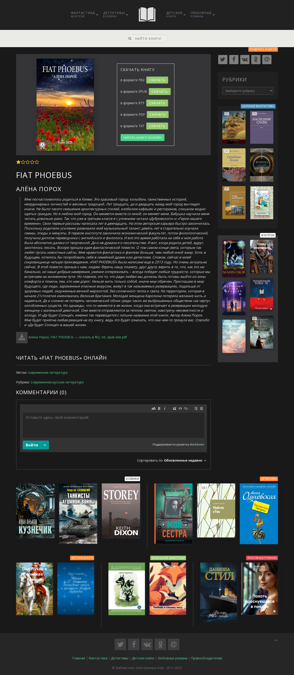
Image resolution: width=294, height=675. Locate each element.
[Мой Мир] (266, 59)
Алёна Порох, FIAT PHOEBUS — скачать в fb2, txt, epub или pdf (77, 337)
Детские (174, 14)
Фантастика (83, 14)
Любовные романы (172, 658)
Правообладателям (206, 658)
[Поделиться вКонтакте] (147, 644)
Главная (78, 658)
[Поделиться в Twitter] (120, 644)
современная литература (48, 372)
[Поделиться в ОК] (160, 644)
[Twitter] (222, 59)
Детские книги (143, 658)
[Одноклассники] (255, 59)
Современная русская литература (57, 382)
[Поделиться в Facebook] (133, 644)
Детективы (114, 14)
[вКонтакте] (244, 59)
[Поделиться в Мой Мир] (173, 644)
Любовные (201, 14)
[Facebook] (233, 59)
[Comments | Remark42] (113, 434)
